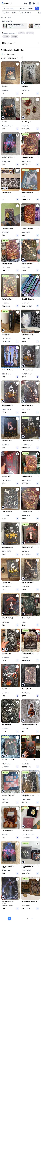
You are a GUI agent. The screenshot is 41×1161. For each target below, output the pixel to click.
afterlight (14, 36)
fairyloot (21, 33)
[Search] (37, 8)
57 (28, 918)
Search (9, 17)
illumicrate (30, 33)
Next (32, 918)
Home (2, 17)
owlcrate (6, 36)
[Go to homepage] (7, 3)
